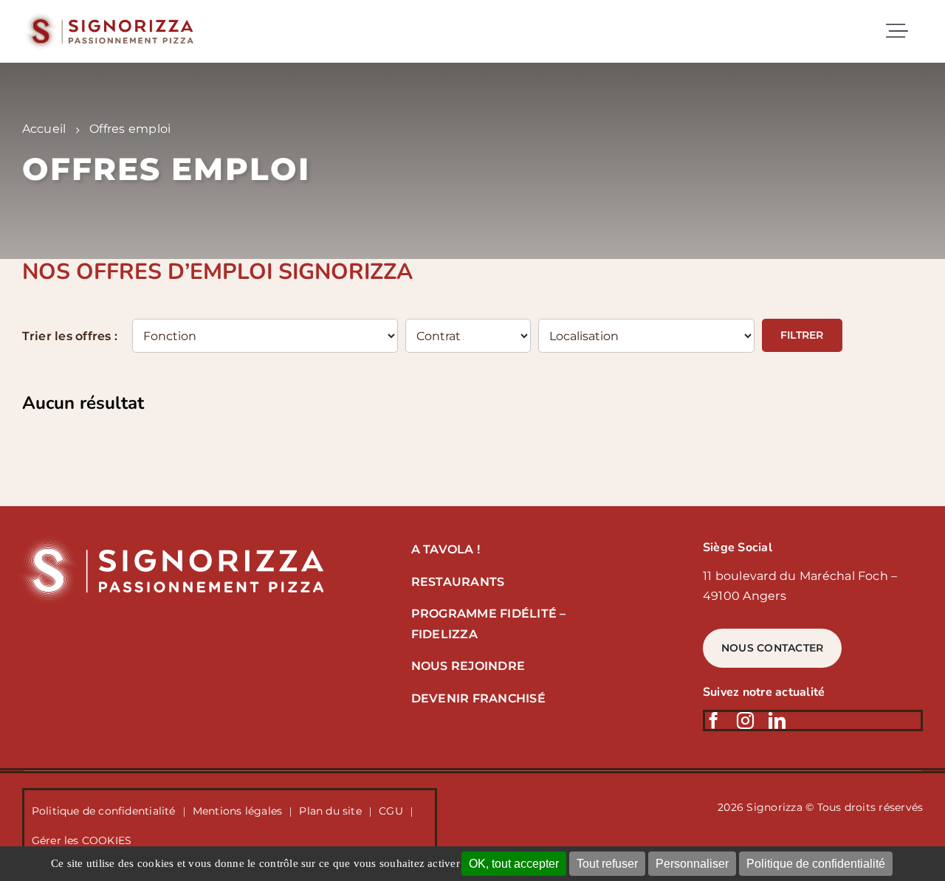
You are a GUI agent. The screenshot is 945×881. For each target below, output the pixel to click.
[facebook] (713, 720)
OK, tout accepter (514, 863)
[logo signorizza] (169, 540)
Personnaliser (692, 863)
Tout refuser (607, 863)
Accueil (44, 129)
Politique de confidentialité (815, 863)
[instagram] (745, 720)
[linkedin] (777, 720)
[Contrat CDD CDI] (468, 337)
